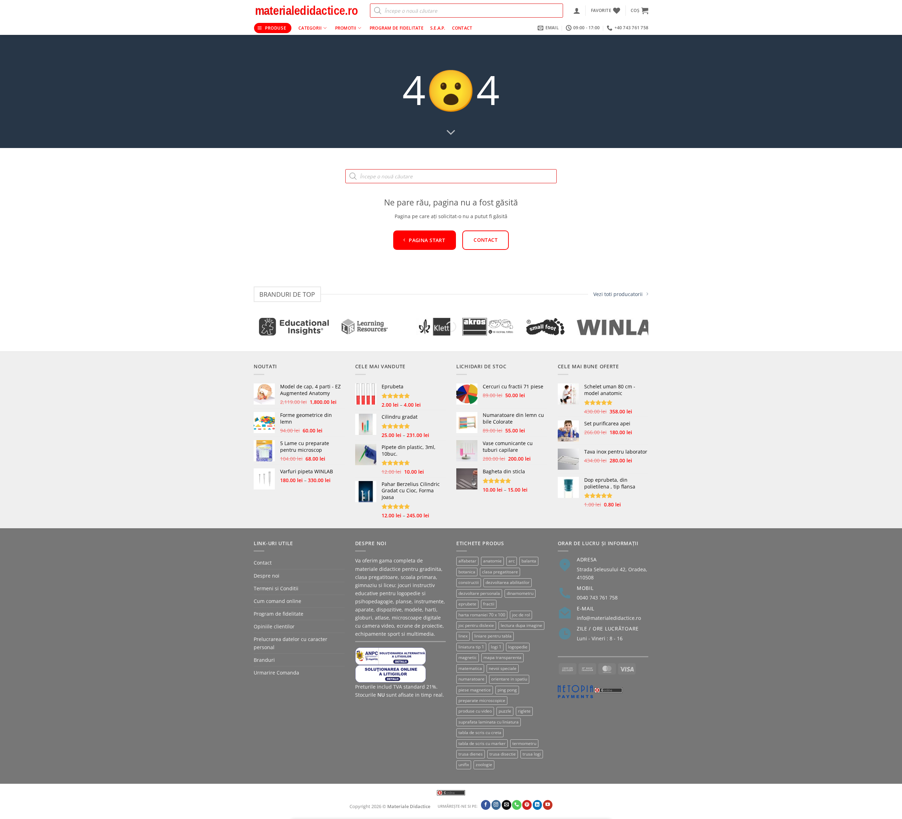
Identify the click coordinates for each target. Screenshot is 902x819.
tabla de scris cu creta (479, 732)
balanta (528, 561)
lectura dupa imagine (521, 625)
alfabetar (467, 561)
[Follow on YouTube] (547, 805)
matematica (470, 668)
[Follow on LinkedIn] (537, 805)
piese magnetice (474, 689)
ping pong (507, 689)
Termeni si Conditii (276, 588)
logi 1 (496, 646)
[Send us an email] (506, 805)
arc (511, 561)
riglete (524, 711)
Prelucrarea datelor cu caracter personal (290, 643)
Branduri (264, 660)
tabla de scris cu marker (482, 743)
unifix (463, 764)
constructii (468, 582)
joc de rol (521, 614)
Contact (462, 28)
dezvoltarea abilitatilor (508, 582)
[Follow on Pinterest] (527, 805)
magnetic (467, 657)
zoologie (484, 764)
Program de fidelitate (397, 28)
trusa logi (532, 754)
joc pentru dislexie (476, 625)
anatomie (492, 561)
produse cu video (475, 711)
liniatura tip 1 (471, 646)
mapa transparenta (502, 657)
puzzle (505, 711)
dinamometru (520, 593)
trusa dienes (470, 754)
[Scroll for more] (451, 133)
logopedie (517, 646)
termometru (524, 743)
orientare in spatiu (509, 679)
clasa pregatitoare (500, 571)
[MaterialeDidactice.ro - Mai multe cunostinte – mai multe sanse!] (306, 10)
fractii (488, 603)
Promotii (346, 28)
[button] (576, 10)
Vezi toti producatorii (618, 294)
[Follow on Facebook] (485, 805)
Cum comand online (277, 601)
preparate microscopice (481, 700)
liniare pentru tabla (493, 636)
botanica (466, 571)
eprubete (467, 603)
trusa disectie (502, 754)
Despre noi (266, 575)
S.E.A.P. (437, 28)
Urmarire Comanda (276, 672)
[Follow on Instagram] (496, 805)
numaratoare (471, 679)
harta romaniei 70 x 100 (481, 614)
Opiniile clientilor (274, 626)
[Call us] (516, 805)
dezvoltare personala (479, 593)
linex (463, 636)
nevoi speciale (503, 668)
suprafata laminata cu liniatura (488, 722)
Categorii (310, 28)
